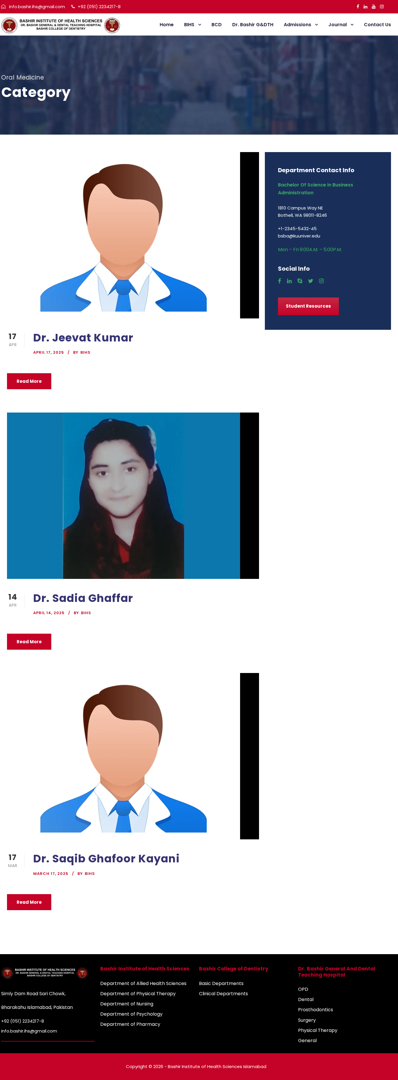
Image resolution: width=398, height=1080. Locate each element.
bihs (85, 352)
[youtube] (374, 6)
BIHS (189, 24)
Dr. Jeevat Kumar (83, 337)
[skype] (299, 281)
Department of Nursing (126, 1003)
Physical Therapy (317, 1030)
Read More (29, 381)
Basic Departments (221, 983)
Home (167, 24)
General (307, 1040)
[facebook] (358, 6)
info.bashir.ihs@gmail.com (37, 6)
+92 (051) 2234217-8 (99, 6)
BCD (217, 24)
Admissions (297, 24)
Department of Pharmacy (130, 1024)
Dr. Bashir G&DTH (252, 24)
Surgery (307, 1020)
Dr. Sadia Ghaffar (83, 598)
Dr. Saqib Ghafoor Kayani (106, 858)
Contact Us (377, 24)
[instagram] (382, 6)
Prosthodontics (315, 1009)
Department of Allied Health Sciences (143, 983)
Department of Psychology (131, 1014)
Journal (337, 24)
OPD (303, 989)
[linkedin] (365, 6)
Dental (306, 999)
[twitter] (310, 281)
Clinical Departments (223, 993)
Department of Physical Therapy (138, 993)
